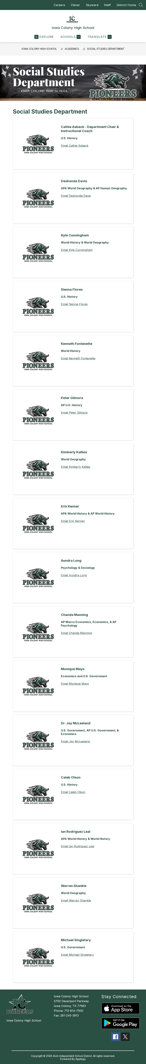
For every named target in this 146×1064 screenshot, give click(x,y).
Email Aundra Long (74, 575)
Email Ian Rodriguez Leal (77, 846)
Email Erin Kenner (73, 521)
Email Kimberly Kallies (75, 467)
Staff (107, 5)
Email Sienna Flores (74, 304)
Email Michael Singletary (77, 954)
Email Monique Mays (75, 683)
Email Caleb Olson (73, 792)
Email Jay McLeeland (75, 741)
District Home (126, 5)
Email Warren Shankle (76, 900)
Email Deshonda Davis (76, 195)
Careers (59, 5)
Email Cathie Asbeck (74, 145)
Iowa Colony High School (39, 48)
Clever (75, 5)
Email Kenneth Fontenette (78, 358)
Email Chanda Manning (76, 633)
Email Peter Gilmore (74, 412)
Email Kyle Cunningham (77, 250)
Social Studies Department (105, 48)
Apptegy (80, 1058)
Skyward (92, 5)
